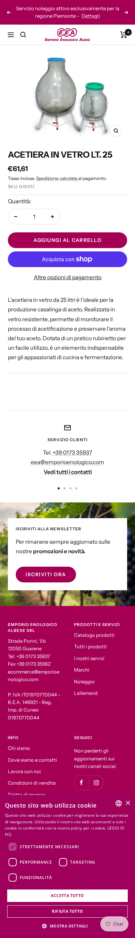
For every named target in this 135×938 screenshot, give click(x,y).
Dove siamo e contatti (32, 760)
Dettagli (91, 16)
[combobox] (118, 803)
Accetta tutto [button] (67, 895)
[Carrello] (123, 34)
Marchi (81, 670)
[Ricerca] (23, 35)
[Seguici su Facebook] (81, 782)
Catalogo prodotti (94, 635)
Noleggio (84, 682)
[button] (67, 926)
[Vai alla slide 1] (59, 488)
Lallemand (86, 693)
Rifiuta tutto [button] (67, 911)
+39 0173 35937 (72, 452)
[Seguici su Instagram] (96, 782)
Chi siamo (19, 748)
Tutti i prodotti (90, 647)
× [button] (127, 803)
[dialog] (67, 866)
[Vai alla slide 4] (76, 488)
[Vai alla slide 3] (70, 488)
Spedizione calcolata (57, 178)
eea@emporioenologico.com (67, 462)
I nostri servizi (89, 658)
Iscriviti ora (46, 574)
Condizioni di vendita (32, 783)
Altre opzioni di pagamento (68, 277)
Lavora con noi (24, 771)
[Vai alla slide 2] (65, 488)
